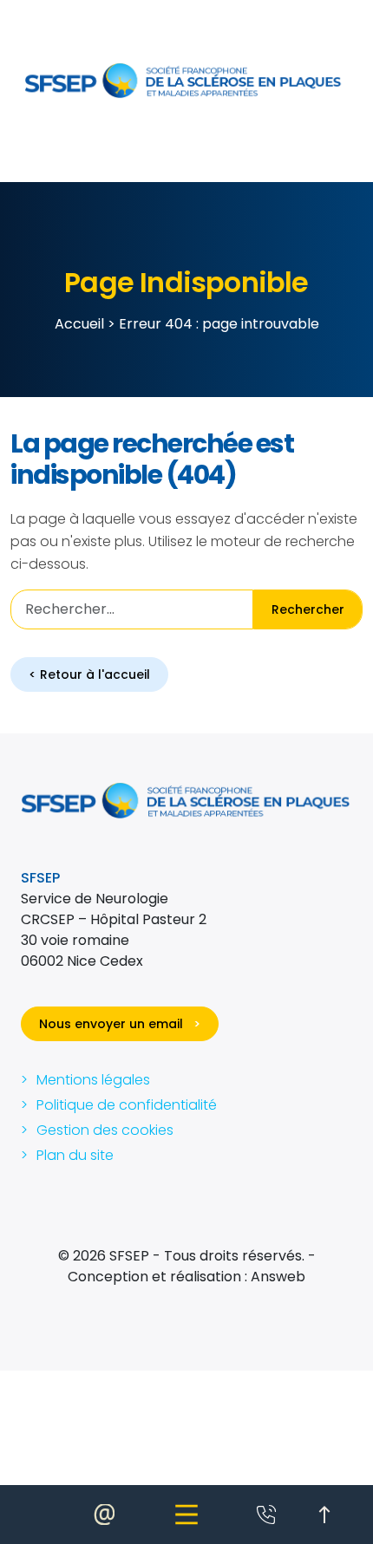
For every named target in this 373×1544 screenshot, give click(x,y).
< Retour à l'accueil (89, 674)
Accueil (79, 324)
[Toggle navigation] (186, 1514)
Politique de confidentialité (126, 1105)
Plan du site (75, 1155)
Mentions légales (93, 1080)
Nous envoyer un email (119, 1024)
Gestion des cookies (104, 1130)
